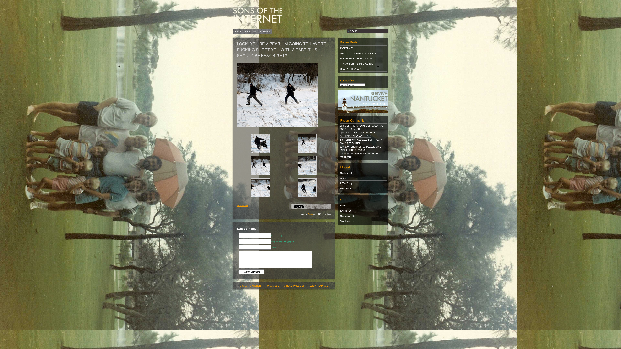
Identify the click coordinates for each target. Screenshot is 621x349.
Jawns (343, 178)
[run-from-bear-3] (307, 197)
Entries (346, 210)
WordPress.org (347, 220)
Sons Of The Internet (257, 15)
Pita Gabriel (345, 188)
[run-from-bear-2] (307, 152)
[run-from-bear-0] (260, 152)
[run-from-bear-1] (307, 174)
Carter (310, 214)
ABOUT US (250, 31)
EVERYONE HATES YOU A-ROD (356, 58)
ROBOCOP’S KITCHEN (249, 285)
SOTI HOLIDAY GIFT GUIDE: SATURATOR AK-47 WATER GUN (358, 134)
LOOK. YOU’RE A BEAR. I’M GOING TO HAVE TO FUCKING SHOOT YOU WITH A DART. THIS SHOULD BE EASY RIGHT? (282, 49)
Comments (347, 215)
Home (238, 31)
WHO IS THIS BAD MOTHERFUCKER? (359, 53)
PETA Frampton (347, 183)
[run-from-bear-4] (260, 197)
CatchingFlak (346, 172)
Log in (343, 205)
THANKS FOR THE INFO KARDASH (357, 63)
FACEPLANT (346, 48)
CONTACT (265, 31)
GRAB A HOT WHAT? (350, 68)
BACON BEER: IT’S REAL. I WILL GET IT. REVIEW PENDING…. (298, 285)
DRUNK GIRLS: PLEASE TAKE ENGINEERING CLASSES (360, 148)
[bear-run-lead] (260, 174)
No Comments (242, 205)
